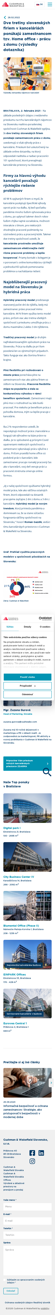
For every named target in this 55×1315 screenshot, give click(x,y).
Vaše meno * (9, 1200)
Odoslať (10, 1291)
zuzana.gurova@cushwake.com (20, 722)
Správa (6, 1243)
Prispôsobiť (26, 686)
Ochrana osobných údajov (19, 1303)
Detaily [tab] (27, 626)
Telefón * (8, 1228)
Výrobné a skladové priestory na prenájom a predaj (13, 1186)
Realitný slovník (41, 1303)
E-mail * (7, 1214)
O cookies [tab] (45, 626)
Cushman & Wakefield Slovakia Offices (13, 1177)
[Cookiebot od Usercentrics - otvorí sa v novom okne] (39, 619)
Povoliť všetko (27, 677)
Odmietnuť (27, 694)
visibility (45, 1309)
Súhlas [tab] (10, 626)
